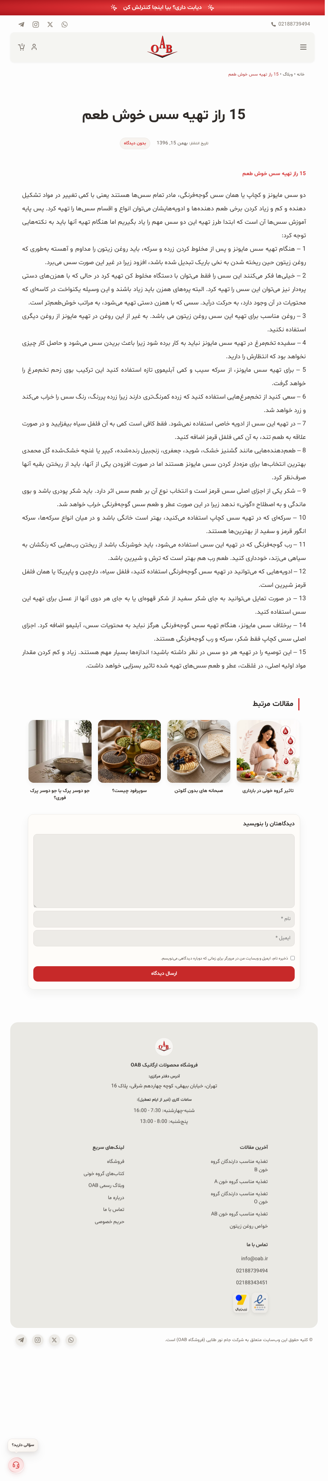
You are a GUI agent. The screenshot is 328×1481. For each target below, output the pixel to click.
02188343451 (252, 1282)
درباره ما (116, 1197)
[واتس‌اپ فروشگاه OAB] (71, 1340)
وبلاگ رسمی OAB (106, 1185)
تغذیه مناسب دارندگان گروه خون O (239, 1198)
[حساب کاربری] (34, 47)
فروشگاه (115, 1161)
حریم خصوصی (109, 1221)
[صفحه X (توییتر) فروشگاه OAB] (54, 1340)
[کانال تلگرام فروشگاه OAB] (21, 24)
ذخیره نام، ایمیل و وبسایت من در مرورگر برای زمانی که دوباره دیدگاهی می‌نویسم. (224, 958)
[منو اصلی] (303, 47)
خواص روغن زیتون (249, 1226)
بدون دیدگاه (135, 143)
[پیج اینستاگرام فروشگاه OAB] (35, 24)
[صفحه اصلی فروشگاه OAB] (162, 47)
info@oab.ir (254, 1258)
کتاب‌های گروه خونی (104, 1173)
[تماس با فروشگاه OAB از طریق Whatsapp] (64, 24)
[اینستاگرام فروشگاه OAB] (37, 1340)
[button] (16, 1465)
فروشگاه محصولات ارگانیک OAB (164, 1065)
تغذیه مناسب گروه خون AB (239, 1214)
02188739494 (252, 1270)
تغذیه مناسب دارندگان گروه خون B (239, 1165)
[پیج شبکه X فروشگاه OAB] (50, 24)
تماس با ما (113, 1209)
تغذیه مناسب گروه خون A (241, 1182)
